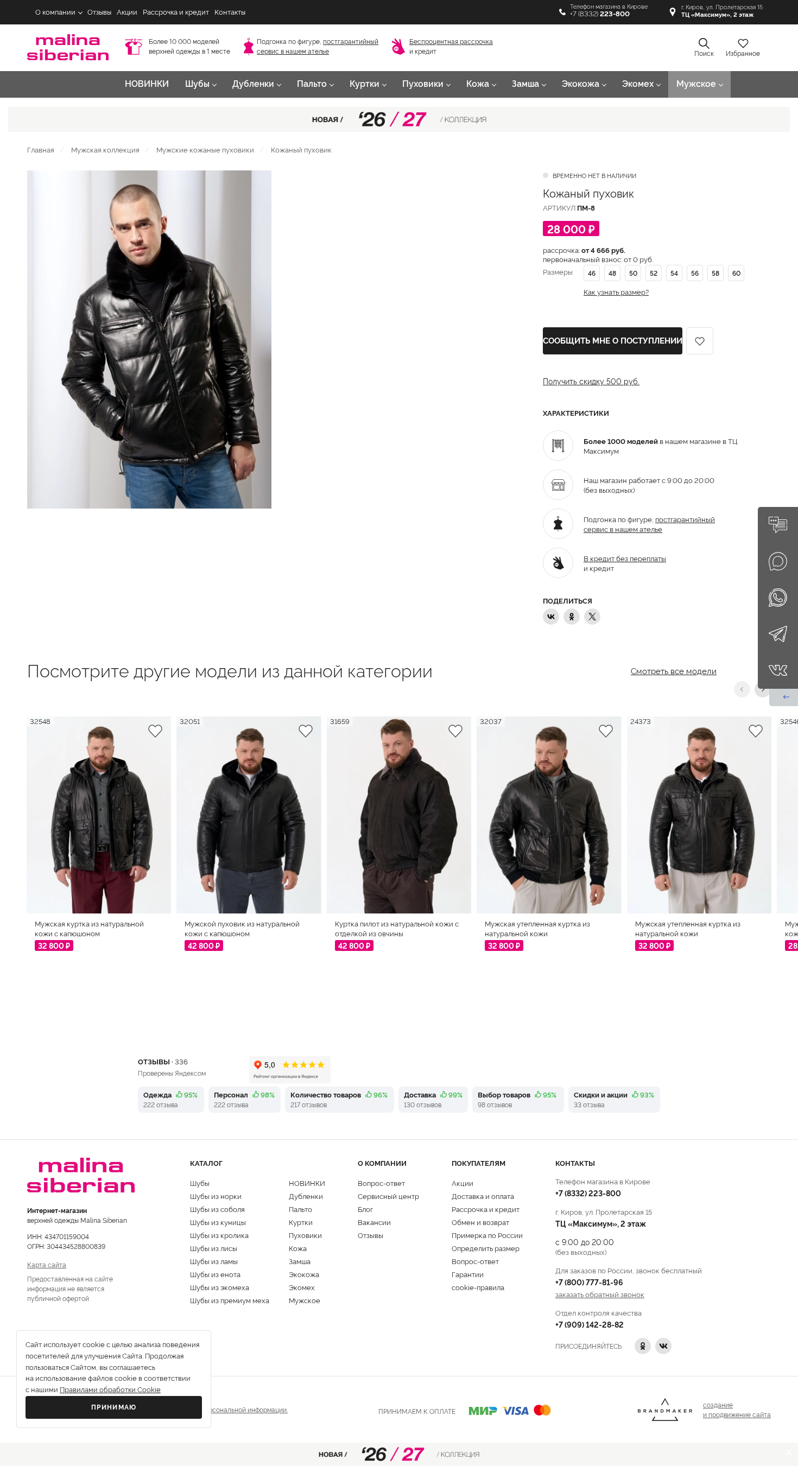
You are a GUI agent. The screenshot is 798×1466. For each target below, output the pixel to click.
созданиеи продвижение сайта (737, 1409)
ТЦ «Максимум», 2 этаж (600, 1223)
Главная (40, 149)
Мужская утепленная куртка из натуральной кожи (537, 928)
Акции (127, 12)
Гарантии (468, 1274)
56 (695, 272)
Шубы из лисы (213, 1248)
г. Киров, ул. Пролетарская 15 (722, 11)
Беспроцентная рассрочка (451, 42)
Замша (525, 84)
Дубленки (253, 84)
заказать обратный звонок (599, 1294)
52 (653, 272)
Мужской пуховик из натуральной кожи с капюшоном (242, 928)
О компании (55, 12)
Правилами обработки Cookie (110, 1390)
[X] (592, 616)
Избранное (743, 54)
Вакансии (374, 1222)
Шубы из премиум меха (229, 1300)
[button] (742, 689)
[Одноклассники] (571, 616)
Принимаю (114, 1407)
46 (592, 272)
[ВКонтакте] (551, 616)
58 (715, 272)
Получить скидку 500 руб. (591, 381)
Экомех (638, 84)
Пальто (312, 84)
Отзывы (99, 12)
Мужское (696, 84)
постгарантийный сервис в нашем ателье (649, 524)
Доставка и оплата (483, 1196)
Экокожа (580, 84)
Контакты (229, 12)
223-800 (588, 1193)
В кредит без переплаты (625, 558)
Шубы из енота (215, 1274)
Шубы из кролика (219, 1235)
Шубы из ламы (214, 1261)
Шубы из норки (216, 1196)
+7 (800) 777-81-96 (589, 1282)
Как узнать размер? (616, 291)
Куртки (364, 84)
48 (612, 272)
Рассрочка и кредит (176, 12)
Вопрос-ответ (381, 1183)
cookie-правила (478, 1287)
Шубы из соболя (217, 1209)
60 (736, 272)
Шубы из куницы (218, 1222)
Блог (365, 1209)
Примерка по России (487, 1235)
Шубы (197, 84)
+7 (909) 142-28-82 (589, 1324)
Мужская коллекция (105, 149)
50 (633, 272)
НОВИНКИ (147, 84)
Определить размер (486, 1248)
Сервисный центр (388, 1196)
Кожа (477, 84)
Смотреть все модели (674, 670)
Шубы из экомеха (219, 1287)
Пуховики (423, 84)
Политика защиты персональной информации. (215, 1409)
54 (674, 272)
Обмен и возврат (480, 1222)
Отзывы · (163, 1061)
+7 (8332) (600, 14)
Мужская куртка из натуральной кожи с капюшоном (89, 928)
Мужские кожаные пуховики (205, 149)
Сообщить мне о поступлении (612, 341)
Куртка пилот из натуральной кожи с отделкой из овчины (397, 928)
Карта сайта (46, 1264)
